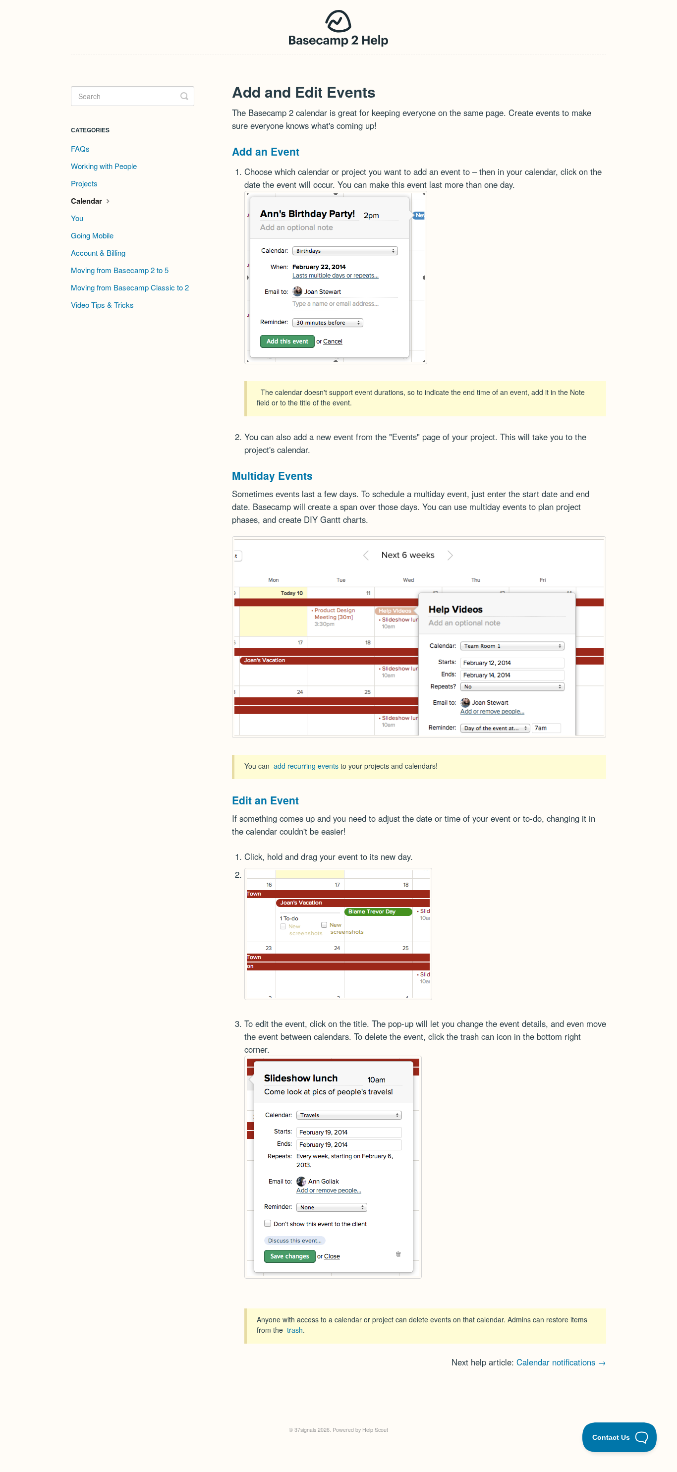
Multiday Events (272, 475)
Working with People (104, 166)
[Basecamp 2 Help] (339, 27)
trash (295, 1330)
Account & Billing (98, 252)
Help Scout (375, 1429)
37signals (305, 1429)
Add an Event (265, 151)
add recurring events (306, 766)
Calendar (87, 200)
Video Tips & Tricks (102, 304)
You (77, 218)
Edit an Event (265, 800)
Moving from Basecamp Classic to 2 (130, 287)
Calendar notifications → (561, 1362)
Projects (84, 183)
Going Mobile (92, 235)
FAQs (80, 148)
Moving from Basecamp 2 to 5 (120, 270)
